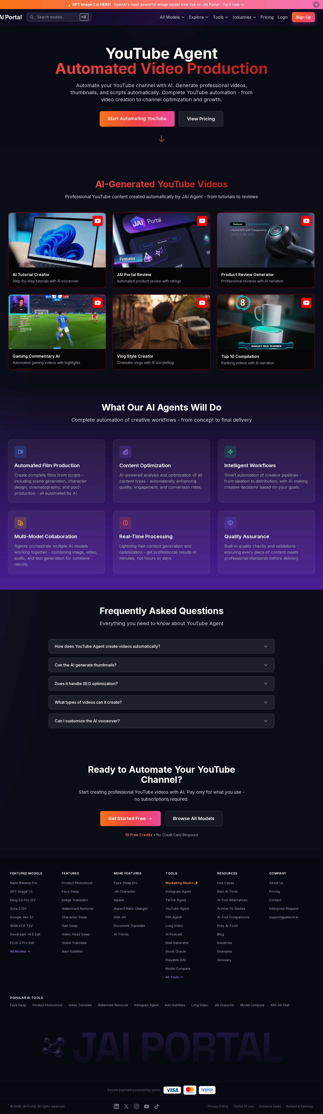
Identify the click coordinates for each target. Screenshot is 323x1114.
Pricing (267, 17)
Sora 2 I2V (18, 908)
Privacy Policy (218, 1106)
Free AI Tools (227, 926)
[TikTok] (156, 1106)
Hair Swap (70, 926)
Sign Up (303, 17)
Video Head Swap (76, 934)
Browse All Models (193, 818)
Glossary (224, 960)
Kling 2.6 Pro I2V (23, 900)
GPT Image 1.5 (21, 891)
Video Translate (74, 943)
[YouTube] (146, 1106)
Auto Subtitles (72, 951)
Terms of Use (243, 1106)
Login (283, 17)
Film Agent (174, 917)
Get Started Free (127, 818)
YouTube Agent (177, 908)
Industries (224, 943)
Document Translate (129, 926)
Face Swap (70, 891)
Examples (224, 951)
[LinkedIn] (116, 1106)
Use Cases (225, 883)
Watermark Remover (78, 908)
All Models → (20, 951)
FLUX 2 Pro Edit (22, 943)
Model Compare (178, 968)
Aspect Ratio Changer (131, 908)
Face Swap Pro (126, 883)
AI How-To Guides (231, 908)
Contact (275, 900)
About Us (276, 883)
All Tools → (174, 977)
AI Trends (121, 934)
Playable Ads (176, 960)
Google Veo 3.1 (21, 917)
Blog (220, 934)
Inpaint (119, 900)
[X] (126, 1106)
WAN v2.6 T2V (21, 926)
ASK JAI (120, 917)
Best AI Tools (227, 891)
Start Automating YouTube (137, 118)
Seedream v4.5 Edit (25, 934)
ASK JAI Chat (280, 1005)
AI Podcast (174, 934)
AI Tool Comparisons (233, 917)
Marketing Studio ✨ (182, 883)
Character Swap (74, 917)
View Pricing (201, 118)
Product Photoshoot (77, 883)
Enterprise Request (284, 908)
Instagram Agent (178, 891)
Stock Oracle (176, 951)
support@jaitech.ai (283, 917)
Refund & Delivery (299, 1106)
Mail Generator (177, 943)
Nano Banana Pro (23, 883)
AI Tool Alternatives (232, 900)
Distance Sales (270, 1106)
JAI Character (124, 891)
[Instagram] (136, 1106)
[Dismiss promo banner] (316, 4)
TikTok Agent (176, 900)
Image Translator (75, 900)
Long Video (174, 926)
